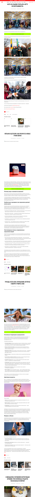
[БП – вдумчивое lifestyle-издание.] (2, 2)
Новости (8, 2)
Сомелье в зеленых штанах (22, 0)
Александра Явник (13, 138)
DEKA (5, 452)
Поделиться (7, 111)
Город (10, 2)
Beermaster (15, 0)
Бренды (15, 2)
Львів (10, 114)
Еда (22, 2)
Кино (17, 2)
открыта (12, 107)
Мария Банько (13, 483)
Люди (12, 2)
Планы (24, 2)
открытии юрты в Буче (16, 105)
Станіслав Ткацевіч (13, 8)
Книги (19, 2)
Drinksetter (11, 0)
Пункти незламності (14, 114)
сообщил (8, 36)
